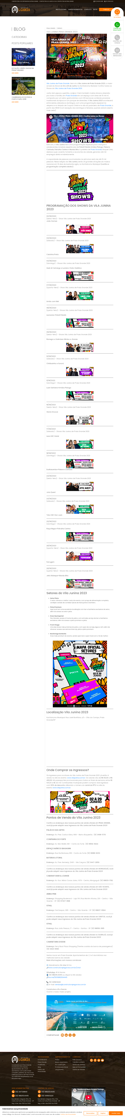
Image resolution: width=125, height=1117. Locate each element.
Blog (95, 9)
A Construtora (42, 1060)
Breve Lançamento (61, 1062)
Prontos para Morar (61, 1067)
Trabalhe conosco (79, 1062)
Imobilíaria (41, 1065)
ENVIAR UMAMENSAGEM (117, 55)
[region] (62, 1111)
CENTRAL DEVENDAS (117, 42)
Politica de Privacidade (42, 1070)
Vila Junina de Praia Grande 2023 (68, 88)
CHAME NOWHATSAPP (117, 29)
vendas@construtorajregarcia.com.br (70, 984)
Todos (57, 1060)
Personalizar (90, 1113)
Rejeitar (103, 1113)
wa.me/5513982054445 (57, 977)
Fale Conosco (77, 1060)
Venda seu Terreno (79, 1065)
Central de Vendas (79, 1069)
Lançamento (59, 1069)
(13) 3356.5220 (109, 1)
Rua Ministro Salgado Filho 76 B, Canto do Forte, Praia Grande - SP (49, 1100)
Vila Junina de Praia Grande (57, 83)
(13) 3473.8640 (21, 1092)
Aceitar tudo (116, 1113)
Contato (88, 9)
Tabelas (106, 9)
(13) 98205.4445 (99, 1)
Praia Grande (71, 95)
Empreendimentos (75, 9)
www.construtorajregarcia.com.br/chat (64, 967)
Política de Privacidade (68, 1114)
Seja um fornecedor (79, 1067)
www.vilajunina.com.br (76, 778)
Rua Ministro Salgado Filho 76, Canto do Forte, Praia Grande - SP (23, 1100)
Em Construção (60, 1065)
